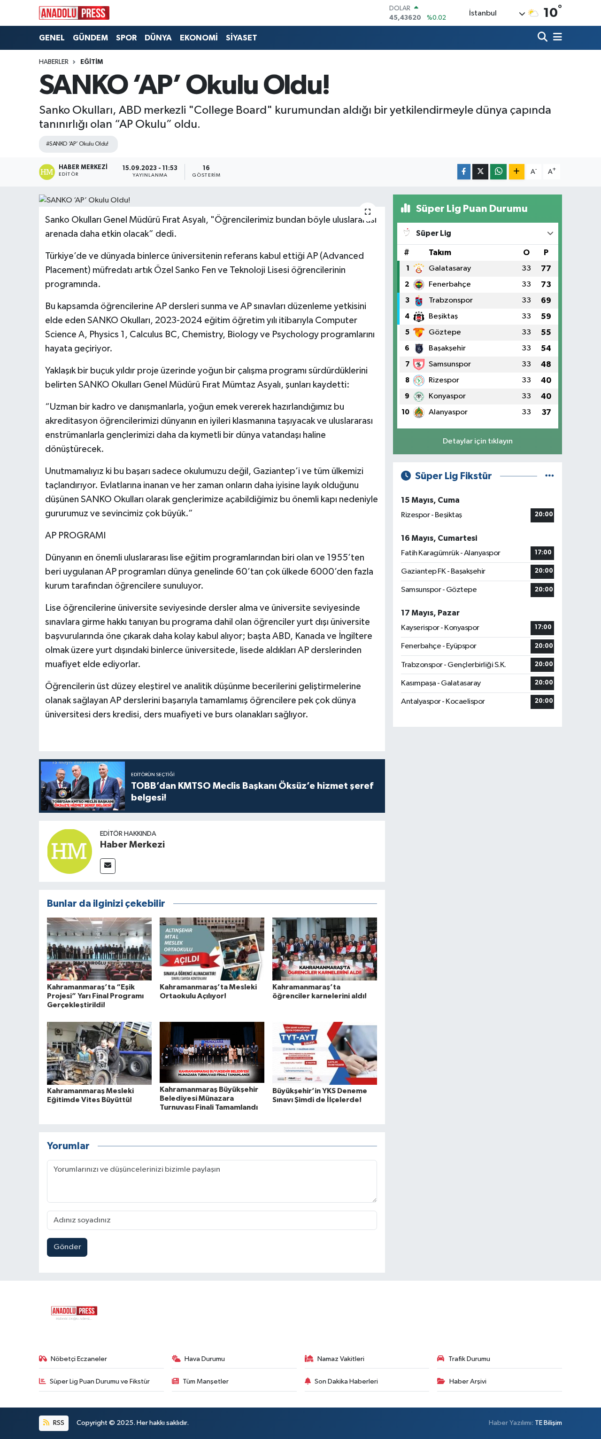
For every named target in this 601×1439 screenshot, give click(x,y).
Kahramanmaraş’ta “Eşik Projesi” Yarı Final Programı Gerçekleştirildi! (95, 996)
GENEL (52, 38)
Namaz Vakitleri (340, 1358)
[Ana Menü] (555, 38)
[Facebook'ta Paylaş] (463, 171)
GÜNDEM (90, 38)
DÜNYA (158, 38)
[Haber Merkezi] (69, 851)
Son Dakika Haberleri (346, 1381)
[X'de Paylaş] (480, 171)
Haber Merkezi (132, 844)
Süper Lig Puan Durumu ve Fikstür (100, 1381)
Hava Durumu (205, 1358)
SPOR (126, 38)
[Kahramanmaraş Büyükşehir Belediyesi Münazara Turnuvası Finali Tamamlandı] (212, 1052)
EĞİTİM (91, 62)
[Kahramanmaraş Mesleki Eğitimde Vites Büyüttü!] (99, 1053)
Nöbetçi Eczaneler (79, 1358)
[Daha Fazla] (516, 171)
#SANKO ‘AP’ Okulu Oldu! (77, 144)
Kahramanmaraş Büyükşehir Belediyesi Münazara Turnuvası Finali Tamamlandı (209, 1098)
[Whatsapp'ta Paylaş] (498, 171)
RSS (58, 1422)
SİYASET (241, 38)
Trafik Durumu (469, 1358)
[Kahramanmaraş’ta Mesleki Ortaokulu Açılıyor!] (212, 949)
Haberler (54, 62)
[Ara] (543, 38)
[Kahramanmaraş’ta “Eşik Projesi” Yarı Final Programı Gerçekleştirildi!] (99, 949)
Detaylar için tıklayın (478, 441)
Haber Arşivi (467, 1381)
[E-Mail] (108, 866)
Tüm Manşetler (206, 1381)
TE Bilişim (548, 1422)
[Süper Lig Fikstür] (549, 476)
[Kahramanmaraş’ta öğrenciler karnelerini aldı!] (324, 949)
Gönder (67, 1247)
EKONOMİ (199, 38)
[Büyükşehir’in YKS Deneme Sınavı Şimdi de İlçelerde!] (324, 1053)
